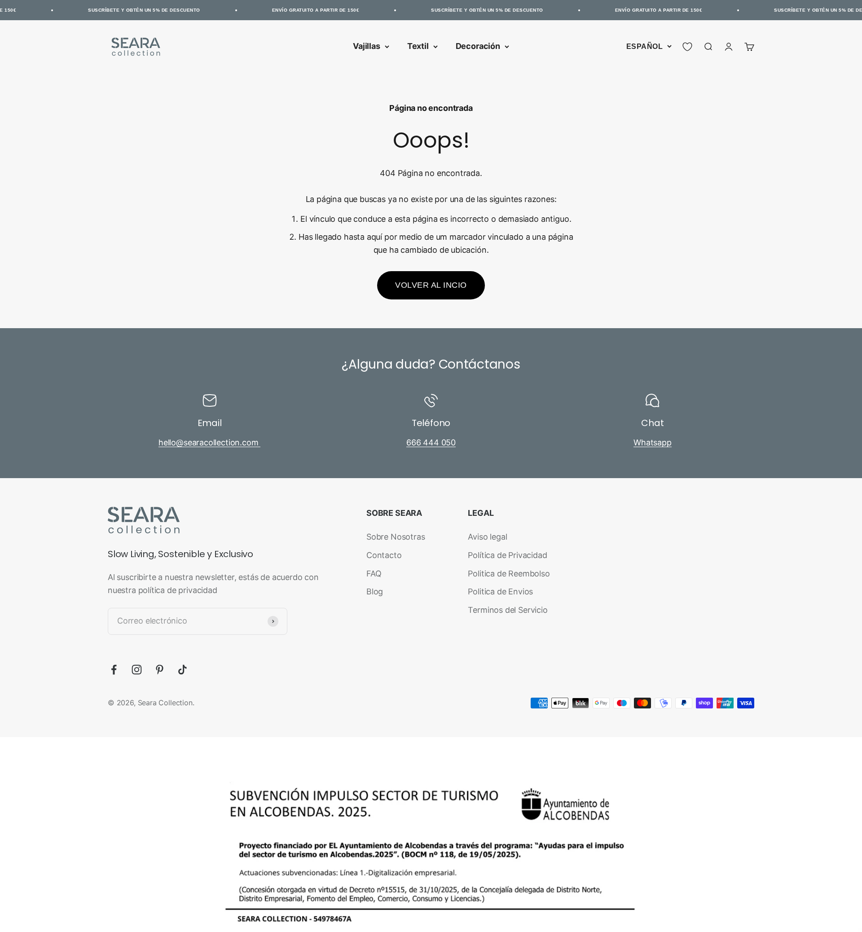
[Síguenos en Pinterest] (160, 670)
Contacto (384, 555)
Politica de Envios (500, 591)
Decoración (478, 46)
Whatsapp (652, 442)
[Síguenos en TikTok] (182, 670)
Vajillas (366, 46)
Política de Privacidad (507, 555)
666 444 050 (431, 442)
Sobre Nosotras (395, 536)
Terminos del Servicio (507, 610)
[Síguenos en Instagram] (137, 670)
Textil (418, 46)
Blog (374, 591)
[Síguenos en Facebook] (114, 670)
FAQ (373, 573)
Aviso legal (487, 536)
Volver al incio (431, 285)
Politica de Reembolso (509, 573)
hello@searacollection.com (209, 442)
